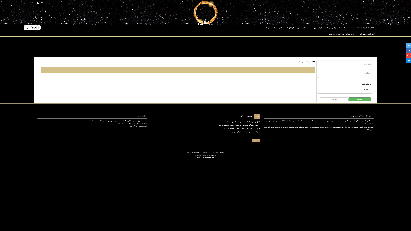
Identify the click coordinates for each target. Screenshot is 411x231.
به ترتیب (368, 73)
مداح (299, 62)
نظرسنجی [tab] (249, 116)
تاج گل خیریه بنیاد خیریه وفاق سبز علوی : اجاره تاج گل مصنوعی (241, 125)
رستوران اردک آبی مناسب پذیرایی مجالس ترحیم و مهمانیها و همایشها (239, 122)
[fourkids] (205, 12)
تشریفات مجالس (307, 62)
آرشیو (254, 141)
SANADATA (200, 158)
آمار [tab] (242, 116)
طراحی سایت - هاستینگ (209, 155)
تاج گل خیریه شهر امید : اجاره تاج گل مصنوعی (245, 128)
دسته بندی (367, 64)
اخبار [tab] (257, 116)
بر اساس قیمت (366, 84)
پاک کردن (334, 99)
